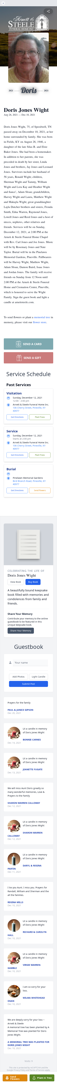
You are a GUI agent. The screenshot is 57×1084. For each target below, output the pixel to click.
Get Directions (17, 417)
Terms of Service (37, 1070)
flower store (39, 322)
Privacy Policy (19, 1070)
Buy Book (33, 581)
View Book (15, 581)
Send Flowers (40, 490)
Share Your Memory (20, 630)
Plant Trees (40, 417)
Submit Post (28, 683)
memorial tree (42, 317)
